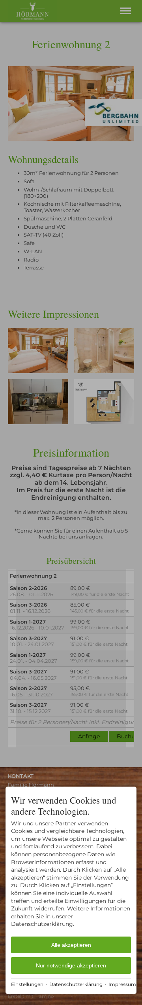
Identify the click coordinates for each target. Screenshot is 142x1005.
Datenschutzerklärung (76, 984)
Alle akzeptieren (71, 945)
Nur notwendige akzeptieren (71, 965)
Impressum (122, 984)
